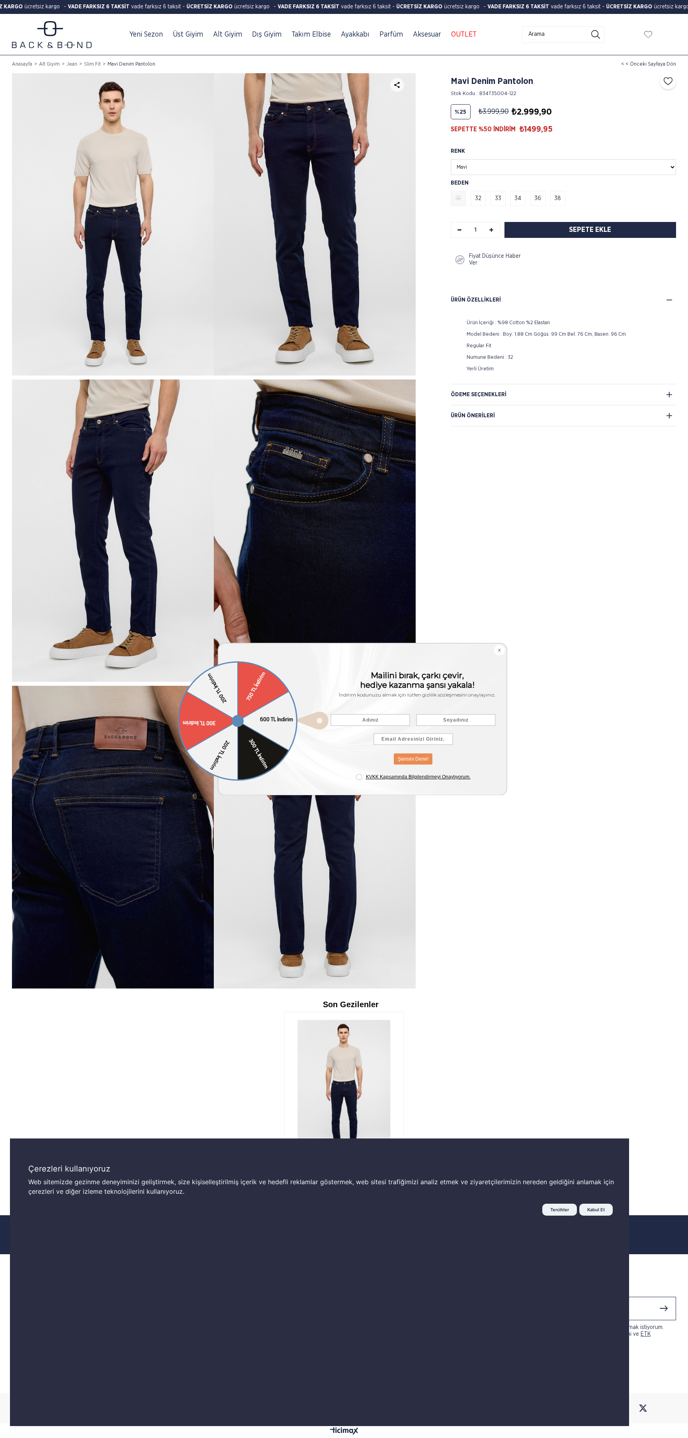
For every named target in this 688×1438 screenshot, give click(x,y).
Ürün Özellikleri (476, 300)
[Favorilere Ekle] (666, 81)
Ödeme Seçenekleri (478, 394)
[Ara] (595, 35)
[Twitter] (643, 1408)
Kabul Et (596, 1209)
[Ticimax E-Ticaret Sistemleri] (344, 1431)
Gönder (663, 1308)
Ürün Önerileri (473, 415)
